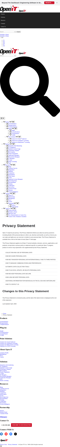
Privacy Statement (12, 444)
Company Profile (4, 352)
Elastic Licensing (4, 380)
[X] (15, 434)
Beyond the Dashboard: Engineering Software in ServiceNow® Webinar (22, 3)
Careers (2, 357)
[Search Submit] (15, 32)
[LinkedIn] (1, 434)
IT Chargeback (3, 366)
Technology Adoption (5, 369)
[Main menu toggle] (2, 118)
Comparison (3, 392)
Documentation (4, 398)
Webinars (2, 391)
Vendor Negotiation (5, 372)
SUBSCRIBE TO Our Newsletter (21, 425)
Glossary (3, 417)
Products (3, 14)
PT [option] (4, 44)
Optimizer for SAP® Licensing (7, 346)
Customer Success (4, 388)
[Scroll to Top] (30, 446)
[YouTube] (6, 434)
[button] (30, 34)
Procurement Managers (5, 376)
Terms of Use (3, 444)
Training (2, 400)
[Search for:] (8, 31)
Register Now (50, 2)
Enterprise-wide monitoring (7, 365)
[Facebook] (10, 434)
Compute (4, 324)
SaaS (1, 379)
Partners (2, 410)
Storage (4, 323)
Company (3, 23)
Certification (3, 401)
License (4, 321)
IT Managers (3, 375)
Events (1, 395)
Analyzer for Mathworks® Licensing (9, 344)
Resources (3, 20)
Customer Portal (4, 413)
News (1, 355)
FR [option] (4, 46)
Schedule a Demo (4, 36)
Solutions (3, 17)
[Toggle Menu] (13, 122)
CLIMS (2, 335)
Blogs (1, 387)
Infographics (3, 390)
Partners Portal (3, 412)
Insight (1, 331)
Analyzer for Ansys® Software (7, 342)
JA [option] (4, 40)
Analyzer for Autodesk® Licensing (8, 343)
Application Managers (5, 377)
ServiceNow (3, 402)
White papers (3, 394)
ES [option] (4, 41)
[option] (31, 40)
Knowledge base (4, 397)
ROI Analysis (3, 370)
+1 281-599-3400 (5, 425)
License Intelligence (5, 404)
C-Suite (2, 373)
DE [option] (4, 43)
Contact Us (3, 26)
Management (3, 354)
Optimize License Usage (6, 367)
